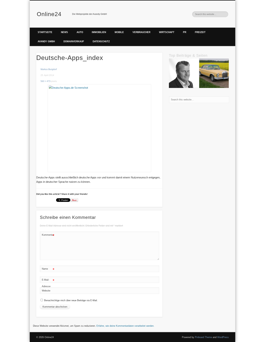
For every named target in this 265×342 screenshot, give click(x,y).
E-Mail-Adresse (48, 283)
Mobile (119, 32)
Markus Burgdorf (49, 69)
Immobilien (99, 32)
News (64, 32)
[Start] (183, 74)
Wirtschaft (166, 32)
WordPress (223, 337)
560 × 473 (45, 81)
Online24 (49, 14)
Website (46, 290)
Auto (80, 32)
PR (184, 32)
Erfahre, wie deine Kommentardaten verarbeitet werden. (125, 325)
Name (48, 269)
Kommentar (48, 235)
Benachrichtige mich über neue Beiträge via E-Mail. (71, 300)
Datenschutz (101, 41)
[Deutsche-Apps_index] (99, 128)
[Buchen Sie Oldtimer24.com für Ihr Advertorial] (214, 74)
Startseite (45, 32)
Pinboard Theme (203, 337)
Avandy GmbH (46, 41)
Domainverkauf (73, 41)
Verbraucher (141, 32)
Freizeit (200, 32)
